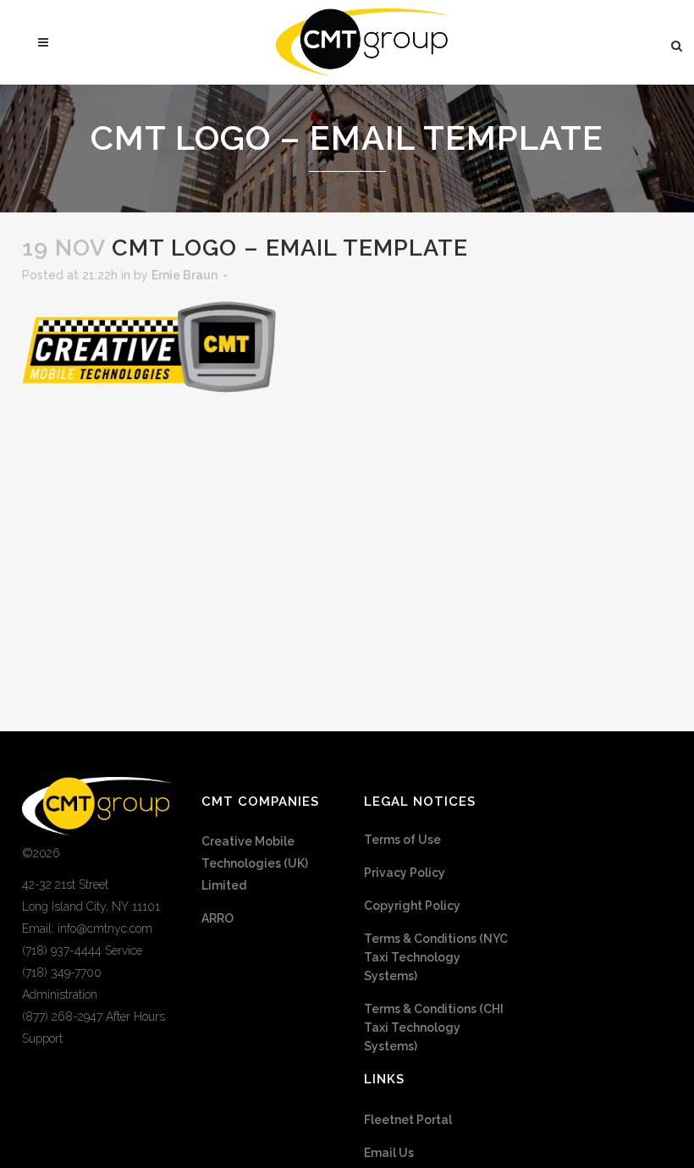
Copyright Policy (412, 905)
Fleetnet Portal (408, 1120)
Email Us (389, 1153)
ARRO (217, 918)
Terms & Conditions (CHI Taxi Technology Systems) (434, 1027)
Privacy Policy (404, 872)
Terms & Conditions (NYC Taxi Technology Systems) (436, 957)
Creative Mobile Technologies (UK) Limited (254, 863)
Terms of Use (402, 839)
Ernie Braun (184, 275)
